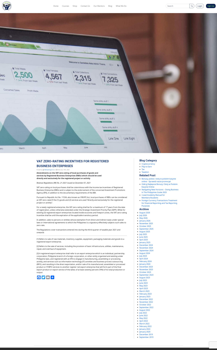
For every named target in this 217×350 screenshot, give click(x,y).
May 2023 (143, 285)
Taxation (145, 172)
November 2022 (146, 302)
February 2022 (145, 326)
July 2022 (143, 313)
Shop (75, 6)
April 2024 (143, 258)
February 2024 (145, 261)
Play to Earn (147, 166)
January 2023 (144, 296)
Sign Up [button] (211, 6)
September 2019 (146, 337)
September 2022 (146, 307)
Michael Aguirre (49, 170)
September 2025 (146, 229)
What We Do (121, 6)
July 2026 (143, 215)
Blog (110, 6)
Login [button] (199, 6)
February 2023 (145, 294)
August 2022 (144, 310)
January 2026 (144, 220)
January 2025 (144, 242)
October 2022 (145, 304)
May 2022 (143, 318)
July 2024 (143, 256)
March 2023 (144, 291)
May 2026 (143, 218)
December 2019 (146, 334)
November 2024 (146, 248)
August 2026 (144, 212)
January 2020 (144, 331)
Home (55, 6)
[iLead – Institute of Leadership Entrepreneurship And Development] (6, 6)
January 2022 (144, 329)
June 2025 (143, 237)
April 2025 (143, 239)
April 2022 (143, 321)
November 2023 (146, 269)
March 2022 (144, 323)
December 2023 (146, 267)
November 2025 (146, 223)
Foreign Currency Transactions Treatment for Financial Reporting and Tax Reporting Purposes (159, 203)
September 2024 (146, 250)
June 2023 (143, 283)
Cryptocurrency (148, 164)
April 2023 (143, 288)
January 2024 (144, 264)
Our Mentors (99, 6)
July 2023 (143, 280)
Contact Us (85, 6)
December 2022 (146, 299)
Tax (143, 169)
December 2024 (146, 245)
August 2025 (144, 231)
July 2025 (143, 234)
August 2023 (144, 277)
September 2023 (146, 275)
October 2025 (145, 226)
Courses (65, 6)
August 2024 (144, 253)
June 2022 (143, 315)
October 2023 (145, 272)
